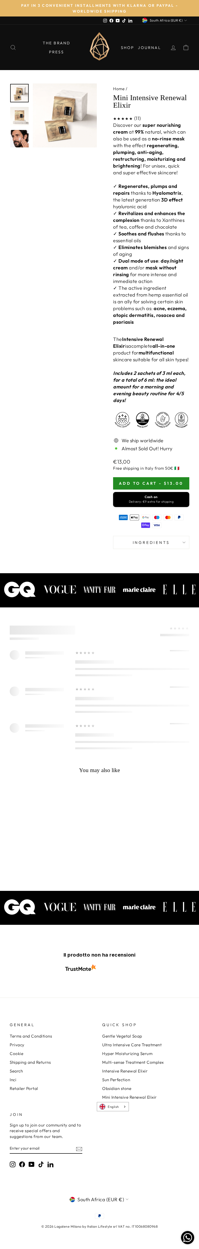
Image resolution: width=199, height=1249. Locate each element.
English (113, 1107)
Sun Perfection (116, 1079)
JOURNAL (149, 47)
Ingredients (151, 542)
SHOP (127, 47)
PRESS (56, 51)
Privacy (17, 1044)
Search (16, 1070)
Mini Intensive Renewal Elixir (129, 1097)
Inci (13, 1079)
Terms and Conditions (31, 1036)
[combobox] (113, 1106)
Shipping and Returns (30, 1062)
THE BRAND (57, 42)
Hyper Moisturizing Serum (127, 1053)
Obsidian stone (116, 1088)
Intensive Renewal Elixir (125, 1070)
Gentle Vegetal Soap (122, 1036)
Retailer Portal (24, 1088)
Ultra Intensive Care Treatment (132, 1044)
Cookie (16, 1053)
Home (118, 88)
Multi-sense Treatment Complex (133, 1062)
